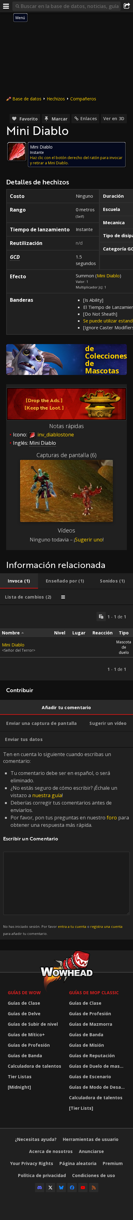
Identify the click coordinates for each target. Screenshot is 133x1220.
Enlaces (88, 118)
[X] (50, 1187)
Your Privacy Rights (31, 1163)
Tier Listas (20, 1076)
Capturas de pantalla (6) (66, 455)
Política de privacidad (42, 1175)
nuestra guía (47, 795)
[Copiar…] (101, 616)
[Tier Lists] (81, 1108)
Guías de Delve (24, 1013)
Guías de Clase (24, 1003)
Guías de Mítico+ (26, 1034)
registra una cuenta (106, 926)
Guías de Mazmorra (90, 1024)
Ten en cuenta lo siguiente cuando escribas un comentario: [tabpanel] (66, 843)
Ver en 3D (113, 118)
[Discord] (39, 1187)
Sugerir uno (89, 539)
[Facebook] (72, 1187)
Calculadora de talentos (34, 1066)
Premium (113, 1163)
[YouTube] (83, 1187)
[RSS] (93, 1187)
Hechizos (56, 99)
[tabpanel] (66, 642)
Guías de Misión (86, 1045)
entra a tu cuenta (72, 926)
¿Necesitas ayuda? (36, 1139)
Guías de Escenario (90, 1076)
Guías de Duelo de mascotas (98, 1066)
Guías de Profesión (29, 1045)
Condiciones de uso (93, 1175)
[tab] (19, 581)
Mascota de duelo (123, 647)
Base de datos (26, 99)
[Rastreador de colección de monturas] (66, 359)
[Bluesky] (61, 1187)
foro (112, 817)
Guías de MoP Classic (94, 992)
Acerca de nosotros (51, 1151)
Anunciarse (91, 1151)
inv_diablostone (55, 434)
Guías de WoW (24, 992)
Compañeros (83, 99)
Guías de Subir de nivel (33, 1024)
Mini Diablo (108, 275)
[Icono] (16, 151)
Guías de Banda (25, 1055)
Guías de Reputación (92, 1055)
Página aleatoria (78, 1163)
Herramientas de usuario (90, 1139)
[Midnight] (19, 1087)
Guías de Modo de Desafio (98, 1087)
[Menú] (6, 6)
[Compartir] (127, 6)
